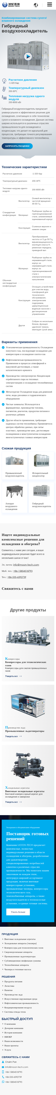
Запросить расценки (17, 146)
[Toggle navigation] (50, 4)
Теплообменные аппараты (16, 965)
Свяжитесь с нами (16, 1057)
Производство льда (13, 994)
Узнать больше (18, 912)
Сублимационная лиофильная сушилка (22, 960)
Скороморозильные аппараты (18, 952)
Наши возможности (13, 1041)
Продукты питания (13, 981)
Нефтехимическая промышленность (21, 1003)
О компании (10, 1024)
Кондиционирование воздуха (18, 1007)
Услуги (7, 1049)
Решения (8, 976)
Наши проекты (11, 1045)
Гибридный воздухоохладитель (41, 505)
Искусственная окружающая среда (20, 998)
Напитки (8, 990)
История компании (13, 1032)
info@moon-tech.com (26, 564)
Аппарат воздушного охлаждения (11, 506)
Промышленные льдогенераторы (24, 728)
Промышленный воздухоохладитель (14, 474)
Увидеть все (11, 676)
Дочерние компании (13, 1028)
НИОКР (8, 1036)
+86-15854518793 (22, 570)
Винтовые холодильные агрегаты (24, 788)
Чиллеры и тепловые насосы (17, 969)
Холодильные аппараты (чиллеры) (20, 943)
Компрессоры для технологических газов (25, 661)
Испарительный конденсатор (40, 474)
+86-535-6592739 (16, 577)
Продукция (10, 934)
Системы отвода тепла (15, 1011)
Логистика (9, 986)
